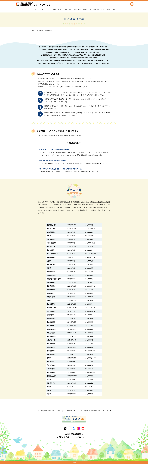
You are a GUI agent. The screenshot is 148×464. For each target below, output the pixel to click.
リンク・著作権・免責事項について (89, 411)
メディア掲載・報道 (65, 9)
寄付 (102, 9)
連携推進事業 (40, 30)
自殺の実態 (77, 9)
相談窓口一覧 (87, 9)
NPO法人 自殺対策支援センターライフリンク (32, 4)
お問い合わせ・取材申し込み (66, 411)
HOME (34, 9)
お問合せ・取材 (111, 9)
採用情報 (96, 9)
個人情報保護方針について (46, 411)
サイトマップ (107, 411)
